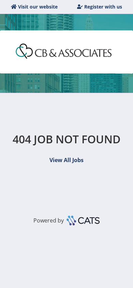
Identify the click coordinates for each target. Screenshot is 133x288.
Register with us (103, 6)
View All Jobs (66, 160)
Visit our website (38, 6)
